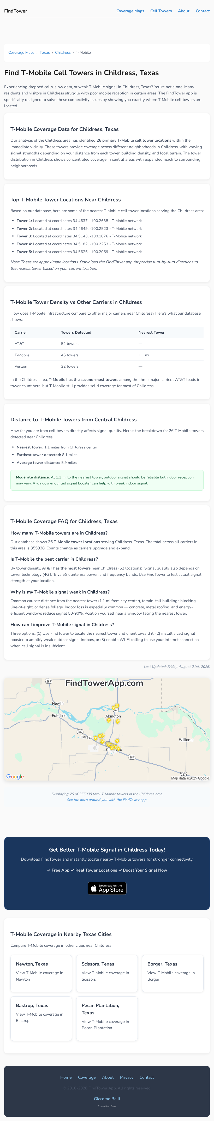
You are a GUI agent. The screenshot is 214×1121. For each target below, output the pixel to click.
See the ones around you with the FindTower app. (107, 799)
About (183, 11)
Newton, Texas (32, 964)
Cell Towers (161, 11)
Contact (203, 11)
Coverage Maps (130, 11)
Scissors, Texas (98, 964)
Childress (63, 52)
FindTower (15, 11)
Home (66, 1077)
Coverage (87, 1077)
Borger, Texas (162, 964)
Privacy (126, 1077)
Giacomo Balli (107, 1099)
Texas (45, 52)
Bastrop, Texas (32, 1005)
